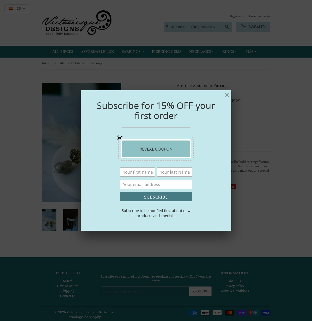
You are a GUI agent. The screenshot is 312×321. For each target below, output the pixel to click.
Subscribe (156, 197)
